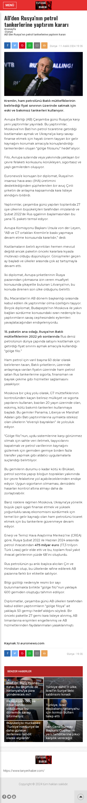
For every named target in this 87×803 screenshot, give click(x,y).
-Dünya (8, 31)
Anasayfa (10, 29)
